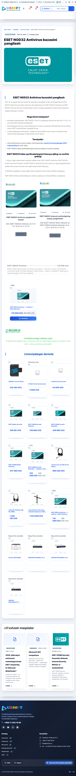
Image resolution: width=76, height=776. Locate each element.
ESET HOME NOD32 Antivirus (15, 465)
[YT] (69, 2)
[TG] (17, 727)
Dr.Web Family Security (58, 381)
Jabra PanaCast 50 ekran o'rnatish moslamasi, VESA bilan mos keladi (36, 511)
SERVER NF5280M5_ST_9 (36, 557)
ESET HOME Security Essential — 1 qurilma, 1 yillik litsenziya (37, 468)
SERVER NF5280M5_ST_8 (59, 557)
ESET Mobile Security (15, 424)
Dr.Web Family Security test (37, 384)
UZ (73, 772)
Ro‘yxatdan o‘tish (50, 2)
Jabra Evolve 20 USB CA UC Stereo (60, 465)
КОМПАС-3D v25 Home (16, 381)
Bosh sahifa (7, 29)
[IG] (72, 2)
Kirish (40, 2)
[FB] (66, 2)
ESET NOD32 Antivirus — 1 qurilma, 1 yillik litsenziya (21, 308)
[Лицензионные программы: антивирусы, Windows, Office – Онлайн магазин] (10, 8)
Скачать (21, 234)
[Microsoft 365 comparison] (38, 639)
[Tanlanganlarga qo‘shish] (23, 288)
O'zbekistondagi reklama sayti (38, 338)
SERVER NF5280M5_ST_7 (14, 601)
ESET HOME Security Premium (35, 425)
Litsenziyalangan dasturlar (39, 354)
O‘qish (8, 686)
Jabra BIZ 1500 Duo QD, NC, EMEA (16, 511)
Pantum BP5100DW (15, 557)
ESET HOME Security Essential (58, 425)
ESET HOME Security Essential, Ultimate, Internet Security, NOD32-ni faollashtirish (60, 661)
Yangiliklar (16, 29)
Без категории (25, 29)
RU (70, 772)
